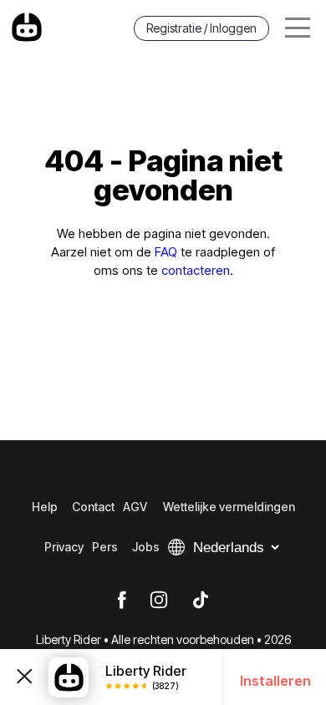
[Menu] (297, 28)
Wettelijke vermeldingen (229, 507)
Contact (93, 507)
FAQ (166, 252)
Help (45, 507)
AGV (135, 507)
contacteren (195, 270)
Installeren (275, 680)
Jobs (146, 547)
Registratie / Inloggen (201, 28)
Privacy (64, 547)
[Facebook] (121, 601)
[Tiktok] (200, 601)
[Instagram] (159, 601)
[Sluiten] (24, 677)
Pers (105, 547)
